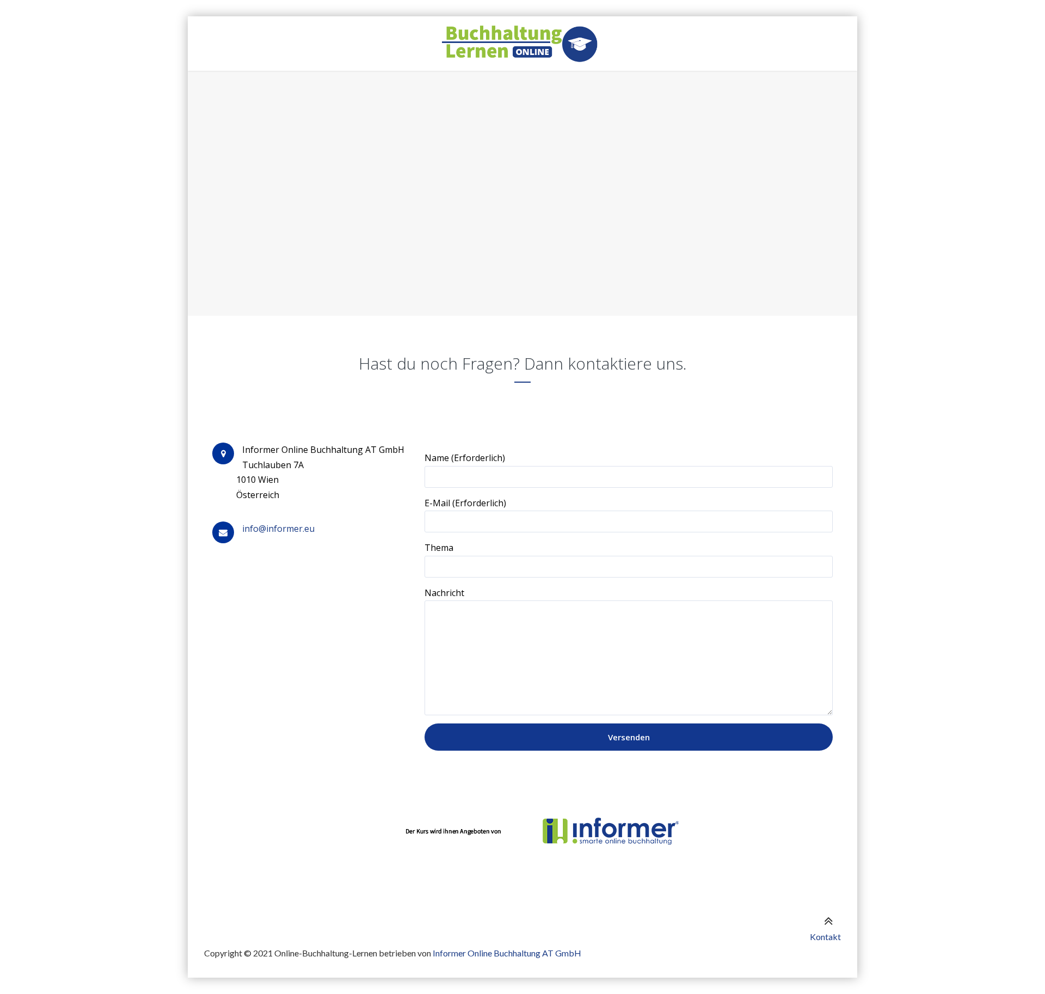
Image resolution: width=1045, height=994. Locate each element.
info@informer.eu (278, 529)
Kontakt (825, 936)
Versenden (629, 737)
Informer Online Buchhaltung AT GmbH (507, 953)
